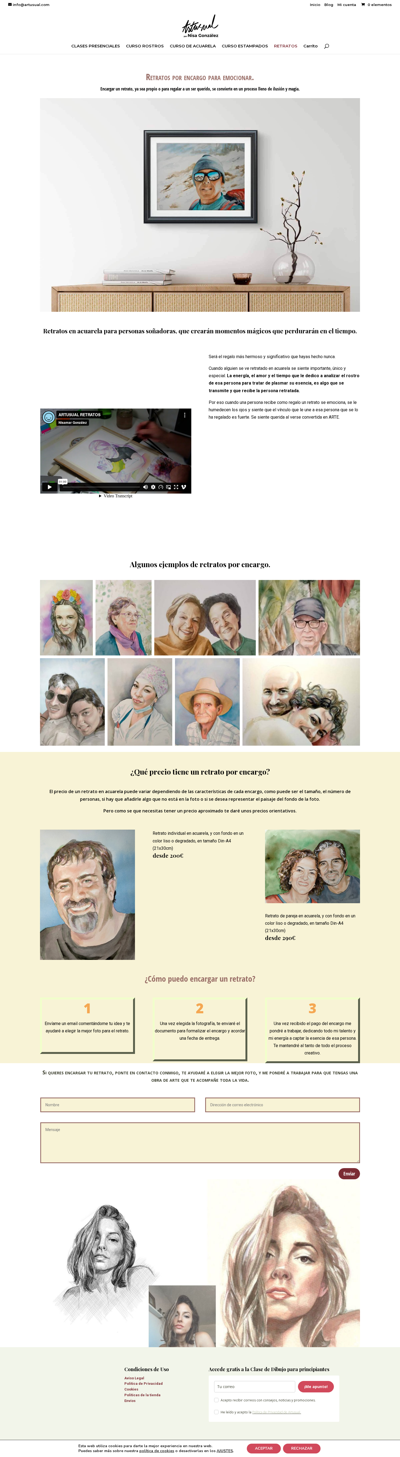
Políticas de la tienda (142, 1395)
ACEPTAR (264, 1448)
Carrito (310, 46)
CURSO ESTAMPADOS (245, 46)
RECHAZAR (301, 1448)
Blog (328, 5)
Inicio (315, 5)
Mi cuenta (346, 5)
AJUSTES (225, 1451)
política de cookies (156, 1450)
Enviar (349, 1173)
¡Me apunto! (316, 1386)
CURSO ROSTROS (145, 46)
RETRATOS (285, 46)
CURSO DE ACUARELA (193, 46)
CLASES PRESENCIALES (95, 46)
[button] (66, 617)
